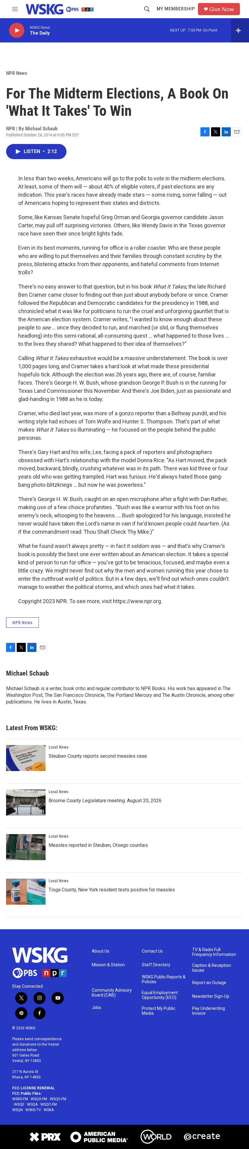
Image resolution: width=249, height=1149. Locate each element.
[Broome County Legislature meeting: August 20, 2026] (26, 803)
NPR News (16, 73)
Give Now (221, 9)
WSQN (17, 1110)
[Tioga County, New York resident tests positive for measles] (26, 892)
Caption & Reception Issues (211, 968)
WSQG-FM (58, 1099)
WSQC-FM (48, 1104)
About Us (100, 951)
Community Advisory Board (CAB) (112, 992)
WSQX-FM (39, 1099)
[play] (17, 30)
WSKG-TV (33, 1110)
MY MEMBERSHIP (176, 8)
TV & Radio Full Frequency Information (214, 952)
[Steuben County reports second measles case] (26, 758)
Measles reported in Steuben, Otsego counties (98, 845)
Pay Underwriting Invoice (208, 1011)
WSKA (49, 1110)
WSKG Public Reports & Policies (164, 979)
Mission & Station (108, 965)
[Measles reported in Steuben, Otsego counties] (26, 847)
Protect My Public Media (158, 1011)
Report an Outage (209, 982)
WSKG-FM (20, 1099)
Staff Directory (156, 965)
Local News (58, 747)
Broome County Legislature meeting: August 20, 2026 (105, 800)
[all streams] (240, 30)
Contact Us (152, 951)
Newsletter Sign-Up (210, 996)
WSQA (32, 1104)
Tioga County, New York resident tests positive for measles (112, 890)
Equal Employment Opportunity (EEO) (160, 995)
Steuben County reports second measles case (98, 756)
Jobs (96, 1007)
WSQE (19, 1104)
